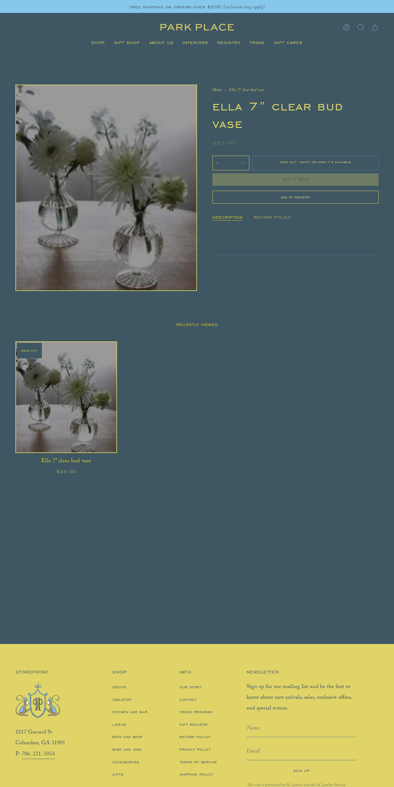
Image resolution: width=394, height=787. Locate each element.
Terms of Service (198, 762)
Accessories (125, 762)
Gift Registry (193, 724)
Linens (119, 724)
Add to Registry (296, 197)
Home (217, 90)
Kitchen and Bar (129, 711)
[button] (98, 43)
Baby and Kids (127, 749)
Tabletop (122, 699)
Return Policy (195, 736)
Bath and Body (127, 736)
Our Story (190, 687)
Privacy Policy (195, 749)
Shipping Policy (196, 774)
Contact (187, 699)
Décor (119, 687)
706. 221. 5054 (38, 754)
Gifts (117, 774)
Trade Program (196, 711)
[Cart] (375, 27)
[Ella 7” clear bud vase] (66, 397)
